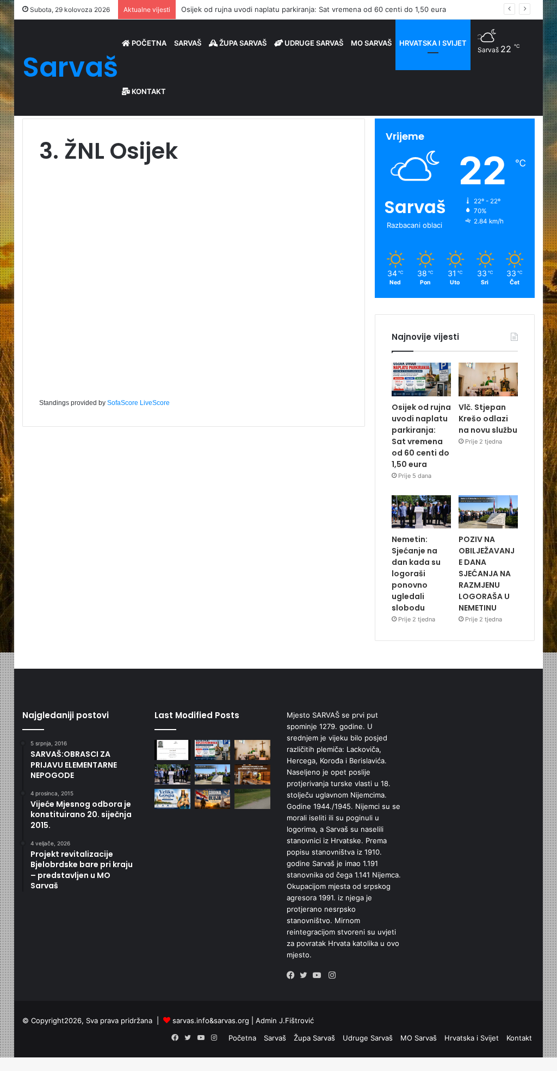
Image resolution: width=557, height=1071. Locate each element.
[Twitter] (306, 975)
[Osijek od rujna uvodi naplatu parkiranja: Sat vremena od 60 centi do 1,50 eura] (421, 379)
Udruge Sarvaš (313, 43)
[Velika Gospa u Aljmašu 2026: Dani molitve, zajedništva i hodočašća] (172, 799)
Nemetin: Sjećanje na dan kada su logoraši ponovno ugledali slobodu (416, 573)
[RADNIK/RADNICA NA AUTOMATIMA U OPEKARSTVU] (252, 774)
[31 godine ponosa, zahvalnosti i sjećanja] (213, 799)
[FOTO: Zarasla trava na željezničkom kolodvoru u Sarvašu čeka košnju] (252, 799)
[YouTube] (319, 975)
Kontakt (148, 91)
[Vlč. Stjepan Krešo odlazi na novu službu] (488, 379)
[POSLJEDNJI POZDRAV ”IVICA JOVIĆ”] (172, 750)
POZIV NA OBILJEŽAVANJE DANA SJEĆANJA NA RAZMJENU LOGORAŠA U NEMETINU (487, 573)
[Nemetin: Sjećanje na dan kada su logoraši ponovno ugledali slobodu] (421, 512)
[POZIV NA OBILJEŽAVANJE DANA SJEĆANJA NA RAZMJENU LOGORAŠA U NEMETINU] (488, 512)
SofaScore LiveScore (138, 403)
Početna (148, 43)
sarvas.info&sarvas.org (210, 1020)
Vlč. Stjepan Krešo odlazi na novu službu (488, 418)
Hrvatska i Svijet (433, 43)
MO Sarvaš (371, 43)
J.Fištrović (296, 1020)
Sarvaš (187, 43)
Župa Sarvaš (242, 43)
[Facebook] (293, 975)
